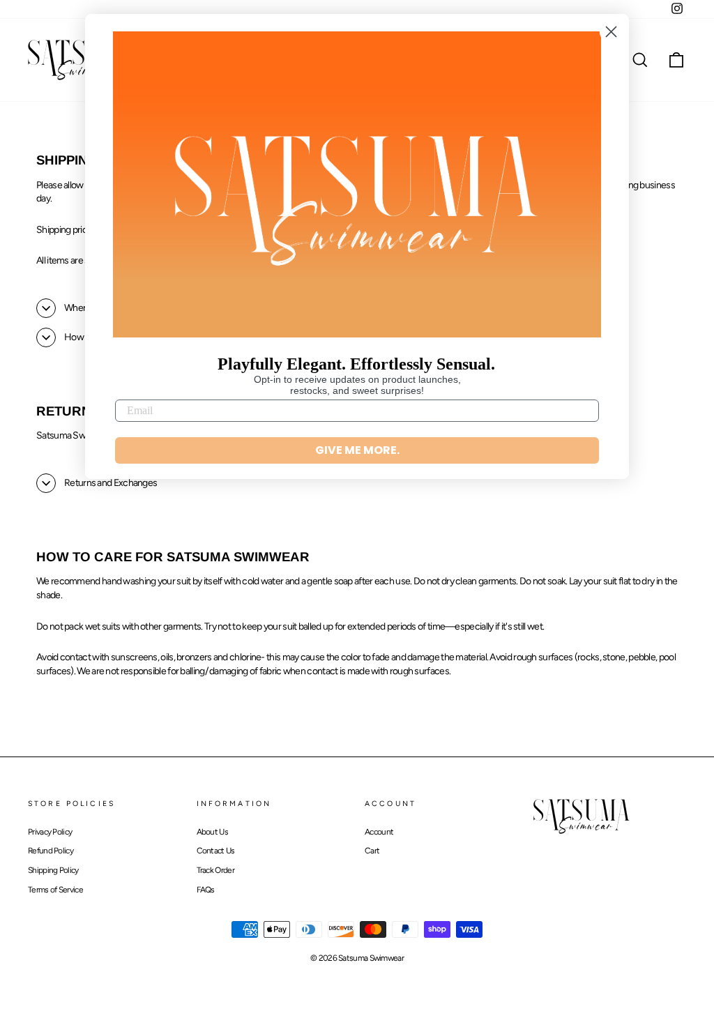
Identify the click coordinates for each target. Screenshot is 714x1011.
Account (379, 832)
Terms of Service (55, 890)
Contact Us (216, 851)
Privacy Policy (50, 832)
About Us (212, 832)
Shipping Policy (53, 870)
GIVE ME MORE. (357, 450)
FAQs (206, 890)
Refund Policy (50, 851)
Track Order (215, 870)
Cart (372, 851)
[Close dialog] (611, 32)
